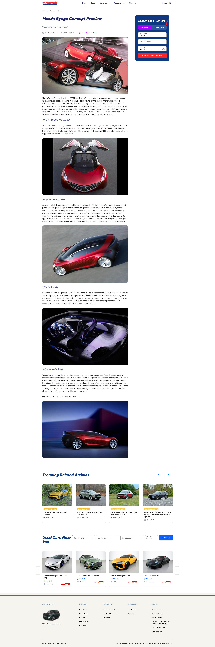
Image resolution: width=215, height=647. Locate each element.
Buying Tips (83, 622)
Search (166, 538)
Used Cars (159, 27)
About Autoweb (109, 610)
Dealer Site (108, 614)
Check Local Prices (152, 55)
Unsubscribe (157, 632)
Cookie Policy (157, 618)
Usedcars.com (133, 610)
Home (44, 11)
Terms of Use (157, 610)
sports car (102, 383)
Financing (83, 625)
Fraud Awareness (158, 628)
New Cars (145, 27)
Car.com (131, 614)
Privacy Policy (157, 614)
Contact (107, 618)
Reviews (82, 618)
